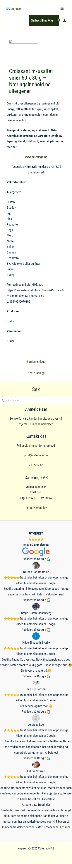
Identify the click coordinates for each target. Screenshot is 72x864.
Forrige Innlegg (36, 361)
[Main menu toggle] (62, 9)
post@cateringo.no (36, 455)
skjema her (31, 445)
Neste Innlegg (36, 373)
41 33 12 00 (36, 465)
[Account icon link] (64, 20)
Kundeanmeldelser (41, 424)
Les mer (65, 827)
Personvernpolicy (36, 508)
